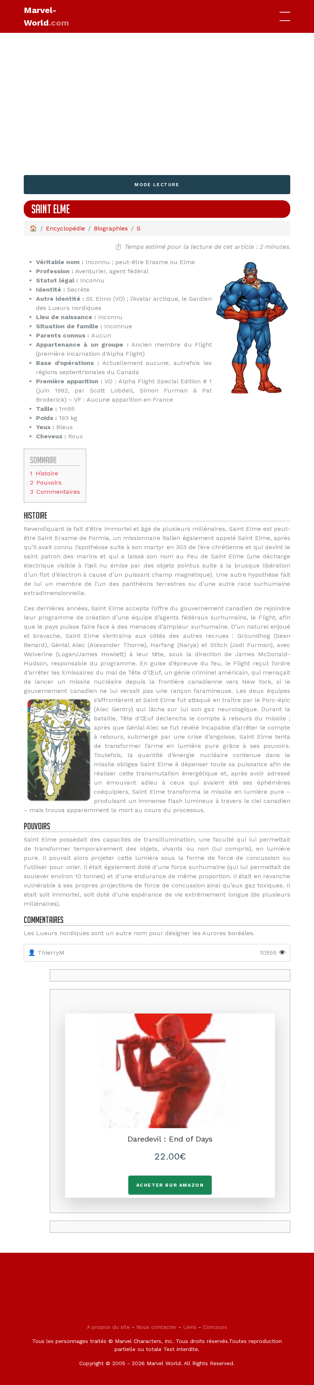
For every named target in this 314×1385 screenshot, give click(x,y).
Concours (215, 1327)
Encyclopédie (65, 228)
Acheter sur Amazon (170, 1185)
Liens (189, 1327)
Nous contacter (156, 1327)
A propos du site (108, 1327)
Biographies (111, 228)
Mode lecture (156, 184)
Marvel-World (46, 16)
